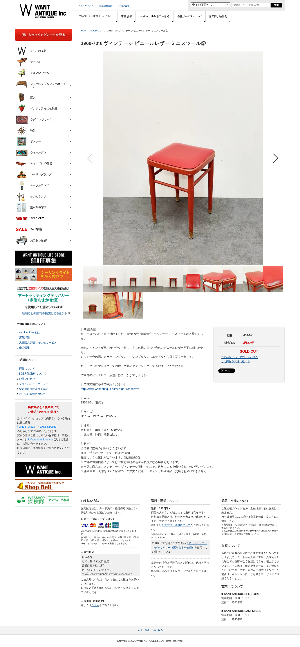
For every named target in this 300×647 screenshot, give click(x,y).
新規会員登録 (105, 5)
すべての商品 (38, 50)
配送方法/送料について (32, 373)
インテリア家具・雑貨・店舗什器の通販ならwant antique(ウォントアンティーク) (43, 11)
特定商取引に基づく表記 (33, 388)
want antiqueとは (29, 332)
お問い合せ (123, 5)
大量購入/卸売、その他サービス (38, 342)
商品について (27, 368)
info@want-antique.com (40, 439)
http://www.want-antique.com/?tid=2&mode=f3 (110, 388)
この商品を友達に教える (235, 361)
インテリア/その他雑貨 (43, 108)
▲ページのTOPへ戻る (150, 630)
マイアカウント (85, 5)
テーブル (35, 61)
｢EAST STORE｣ (47, 426)
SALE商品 (36, 229)
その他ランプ (38, 196)
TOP (83, 30)
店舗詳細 (24, 337)
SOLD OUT (96, 30)
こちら (95, 605)
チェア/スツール (39, 72)
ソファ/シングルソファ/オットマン (48, 85)
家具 (33, 97)
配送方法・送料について (176, 525)
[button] (276, 158)
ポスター (35, 141)
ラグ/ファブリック (41, 119)
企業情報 (24, 347)
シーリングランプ (40, 174)
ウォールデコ (38, 152)
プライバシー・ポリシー (33, 383)
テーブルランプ (39, 185)
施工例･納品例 (38, 240)
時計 (33, 130)
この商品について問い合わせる (239, 357)
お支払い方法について (32, 394)
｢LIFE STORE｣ (26, 426)
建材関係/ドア (38, 207)
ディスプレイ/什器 (41, 163)
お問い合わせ (27, 378)
